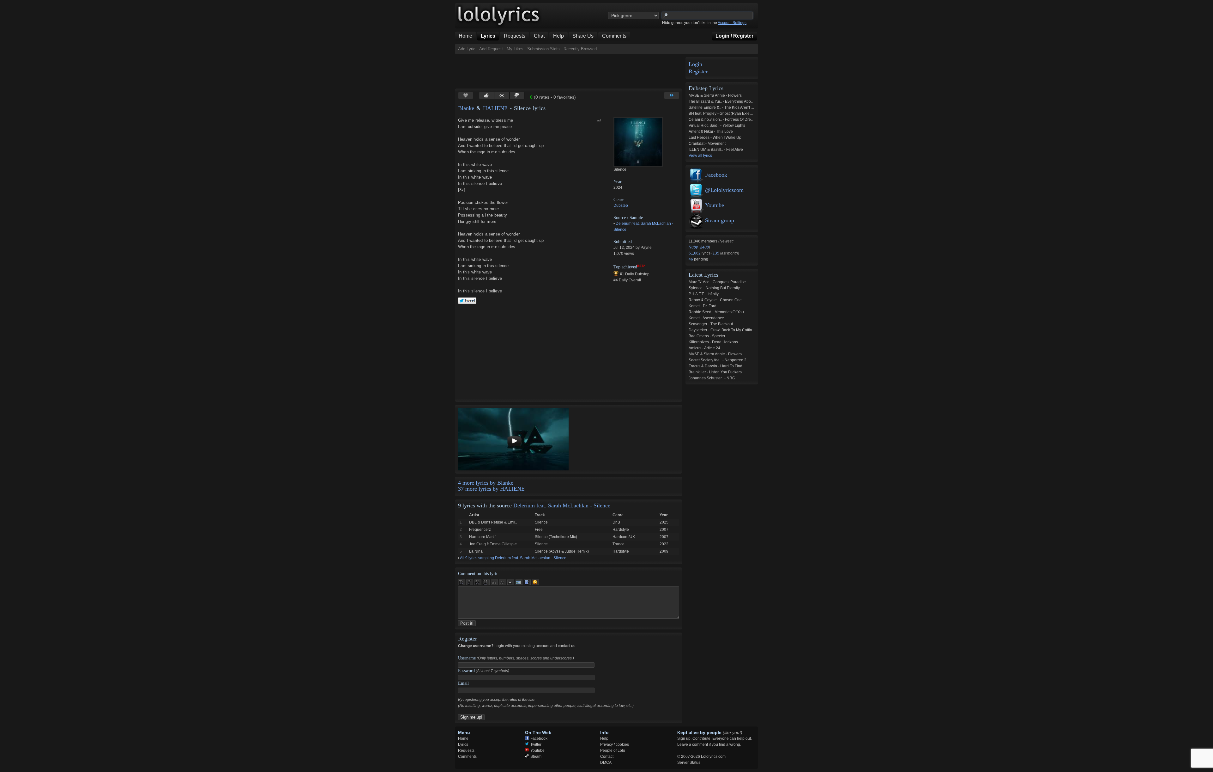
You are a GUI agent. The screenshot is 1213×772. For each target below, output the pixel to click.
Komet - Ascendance (706, 318)
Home (463, 738)
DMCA (606, 762)
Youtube (714, 205)
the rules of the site (518, 699)
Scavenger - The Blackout (711, 324)
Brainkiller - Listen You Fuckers (715, 372)
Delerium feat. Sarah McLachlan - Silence (561, 505)
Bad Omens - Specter (707, 336)
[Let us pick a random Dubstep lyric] (671, 95)
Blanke (466, 108)
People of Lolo (612, 750)
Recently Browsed (580, 48)
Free (539, 529)
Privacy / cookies (614, 744)
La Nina (476, 551)
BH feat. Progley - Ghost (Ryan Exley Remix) (727, 113)
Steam (535, 756)
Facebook (716, 175)
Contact (606, 756)
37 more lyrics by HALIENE (491, 489)
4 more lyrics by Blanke (485, 483)
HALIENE (495, 108)
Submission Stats (543, 48)
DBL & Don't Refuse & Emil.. (493, 522)
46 (691, 259)
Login (695, 64)
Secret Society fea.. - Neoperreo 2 (717, 360)
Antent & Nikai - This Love (711, 131)
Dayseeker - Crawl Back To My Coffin (720, 330)
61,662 (695, 253)
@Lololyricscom (724, 190)
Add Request (491, 48)
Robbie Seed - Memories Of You (716, 312)
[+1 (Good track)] (486, 95)
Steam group (719, 220)
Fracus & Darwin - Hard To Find (715, 366)
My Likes (515, 48)
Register (698, 72)
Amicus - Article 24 (704, 348)
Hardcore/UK (624, 537)
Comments (467, 756)
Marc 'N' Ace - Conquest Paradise (717, 282)
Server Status (688, 762)
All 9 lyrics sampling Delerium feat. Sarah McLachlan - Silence (513, 558)
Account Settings (732, 23)
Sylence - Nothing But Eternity (714, 288)
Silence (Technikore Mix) (556, 537)
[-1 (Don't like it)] (516, 95)
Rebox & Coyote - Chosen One (715, 300)
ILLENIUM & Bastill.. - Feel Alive (716, 149)
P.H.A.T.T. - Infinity (704, 294)
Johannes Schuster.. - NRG (712, 378)
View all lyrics (700, 155)
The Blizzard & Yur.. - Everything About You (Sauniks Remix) (740, 101)
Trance (619, 544)
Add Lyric (466, 48)
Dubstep (620, 205)
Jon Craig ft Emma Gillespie (493, 544)
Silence (541, 522)
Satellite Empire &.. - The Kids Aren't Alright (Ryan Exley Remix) (743, 107)
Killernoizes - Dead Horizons (713, 342)
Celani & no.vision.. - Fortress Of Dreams (723, 119)
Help (604, 738)
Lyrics (463, 744)
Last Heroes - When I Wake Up (715, 137)
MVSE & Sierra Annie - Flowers (715, 95)
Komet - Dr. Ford (702, 306)
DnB (616, 522)
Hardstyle (621, 529)
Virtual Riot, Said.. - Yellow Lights (717, 125)
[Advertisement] (570, 71)
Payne (646, 247)
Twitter (535, 744)
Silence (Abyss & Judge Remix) (562, 551)
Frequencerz (480, 529)
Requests (466, 750)
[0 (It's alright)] (501, 95)
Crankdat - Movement (707, 143)
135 (716, 253)
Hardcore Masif (482, 537)
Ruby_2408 (699, 247)
